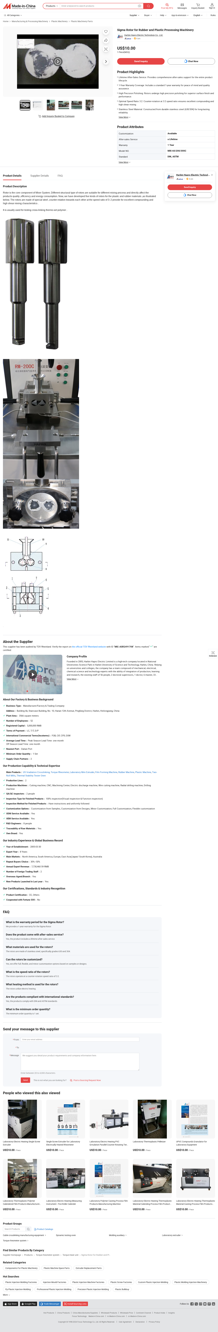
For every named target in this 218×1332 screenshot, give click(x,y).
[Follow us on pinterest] (209, 1303)
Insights (171, 1313)
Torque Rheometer (60, 772)
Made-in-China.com (96, 1316)
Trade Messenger (49, 1303)
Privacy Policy (154, 1322)
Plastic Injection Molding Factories (21, 1282)
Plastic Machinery (59, 21)
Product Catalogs (44, 1229)
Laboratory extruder (171, 1235)
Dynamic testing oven (66, 1235)
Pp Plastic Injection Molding (18, 1289)
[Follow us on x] (196, 1303)
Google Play (29, 1303)
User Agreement (125, 1322)
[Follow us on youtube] (204, 1303)
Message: (15, 1055)
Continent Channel (143, 1313)
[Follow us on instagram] (200, 1303)
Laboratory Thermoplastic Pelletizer (149, 1141)
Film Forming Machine (106, 772)
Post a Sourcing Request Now (85, 1080)
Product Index (159, 1313)
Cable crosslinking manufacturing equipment (23, 1235)
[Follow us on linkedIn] (213, 1303)
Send (25, 1080)
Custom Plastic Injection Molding (153, 1282)
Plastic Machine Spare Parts (57, 1268)
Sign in (212, 7)
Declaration (140, 1322)
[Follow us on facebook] (192, 1303)
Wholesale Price (126, 1313)
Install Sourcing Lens (76, 1303)
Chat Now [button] (193, 61)
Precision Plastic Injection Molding (93, 1289)
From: (16, 1039)
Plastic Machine (143, 772)
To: (18, 1047)
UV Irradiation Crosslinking (36, 772)
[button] (139, 6)
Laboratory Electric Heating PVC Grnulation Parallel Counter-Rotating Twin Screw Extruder (109, 1144)
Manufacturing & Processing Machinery (30, 21)
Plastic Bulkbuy (122, 1289)
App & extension (178, 15)
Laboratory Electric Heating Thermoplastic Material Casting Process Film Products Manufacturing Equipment (195, 1203)
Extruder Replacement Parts (89, 1268)
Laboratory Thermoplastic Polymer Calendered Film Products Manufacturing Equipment (22, 1203)
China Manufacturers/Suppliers (85, 1313)
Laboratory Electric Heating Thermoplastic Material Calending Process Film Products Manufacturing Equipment (152, 1203)
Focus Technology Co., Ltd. (88, 1322)
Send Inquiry (141, 61)
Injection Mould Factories (54, 1282)
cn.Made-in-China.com (137, 1316)
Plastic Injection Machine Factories (88, 1282)
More (5, 1294)
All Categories (13, 15)
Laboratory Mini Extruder (82, 772)
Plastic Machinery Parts (82, 21)
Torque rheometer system (14, 1240)
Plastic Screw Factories (121, 1282)
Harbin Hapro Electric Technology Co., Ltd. (143, 35)
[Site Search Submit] (148, 6)
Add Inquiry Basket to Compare (58, 116)
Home (5, 21)
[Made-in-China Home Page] (19, 6)
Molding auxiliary (117, 1235)
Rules (213, 15)
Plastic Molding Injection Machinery (190, 1282)
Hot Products (48, 1313)
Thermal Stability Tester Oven (31, 775)
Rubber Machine (126, 772)
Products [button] (50, 6)
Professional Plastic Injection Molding (54, 1289)
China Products (63, 1313)
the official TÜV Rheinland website (89, 646)
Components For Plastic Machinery (21, 1268)
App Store (10, 1303)
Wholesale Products (109, 1313)
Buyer (147, 15)
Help (162, 15)
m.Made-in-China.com (116, 1316)
